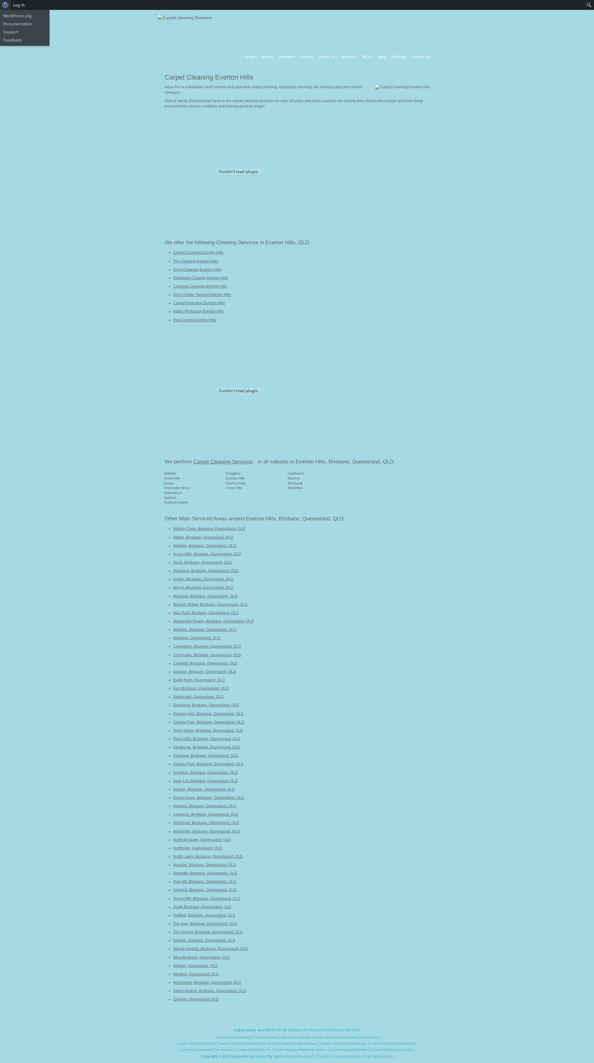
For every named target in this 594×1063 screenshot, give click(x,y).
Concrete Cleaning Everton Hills (200, 286)
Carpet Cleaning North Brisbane (242, 1043)
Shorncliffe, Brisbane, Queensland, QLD (206, 898)
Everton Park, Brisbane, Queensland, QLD (208, 722)
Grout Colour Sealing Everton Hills (202, 295)
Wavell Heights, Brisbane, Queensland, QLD (210, 949)
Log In (19, 4)
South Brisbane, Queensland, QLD (202, 907)
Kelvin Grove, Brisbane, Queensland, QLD (208, 798)
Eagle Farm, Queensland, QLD (199, 680)
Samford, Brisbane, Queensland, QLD (205, 890)
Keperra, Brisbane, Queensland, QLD (204, 806)
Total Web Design (379, 1056)
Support (11, 31)
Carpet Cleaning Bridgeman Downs (299, 1050)
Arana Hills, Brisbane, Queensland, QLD (207, 554)
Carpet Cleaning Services (222, 462)
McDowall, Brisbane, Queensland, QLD (206, 823)
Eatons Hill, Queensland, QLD (198, 697)
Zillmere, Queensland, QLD (196, 999)
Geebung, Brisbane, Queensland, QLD (205, 755)
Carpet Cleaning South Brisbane (293, 1043)
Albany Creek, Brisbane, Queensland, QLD (209, 529)
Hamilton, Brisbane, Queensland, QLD (205, 772)
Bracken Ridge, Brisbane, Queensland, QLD (210, 604)
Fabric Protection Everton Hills (198, 311)
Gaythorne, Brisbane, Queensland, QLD (206, 747)
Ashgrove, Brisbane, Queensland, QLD (206, 571)
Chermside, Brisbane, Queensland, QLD (207, 655)
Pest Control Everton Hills (194, 320)
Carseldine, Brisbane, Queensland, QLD (207, 646)
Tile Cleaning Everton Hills (195, 261)
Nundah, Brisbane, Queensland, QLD (204, 865)
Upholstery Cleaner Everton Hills (200, 278)
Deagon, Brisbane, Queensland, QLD (204, 672)
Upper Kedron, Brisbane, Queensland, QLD (209, 991)
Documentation (17, 23)
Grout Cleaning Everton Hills (197, 269)
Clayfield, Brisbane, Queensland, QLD (205, 663)
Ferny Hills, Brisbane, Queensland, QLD (206, 739)
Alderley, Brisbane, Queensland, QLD (204, 546)
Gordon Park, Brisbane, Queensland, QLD (208, 764)
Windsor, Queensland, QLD (196, 974)
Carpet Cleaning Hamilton (348, 1050)
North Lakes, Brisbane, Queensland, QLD (208, 856)
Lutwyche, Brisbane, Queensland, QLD (206, 814)
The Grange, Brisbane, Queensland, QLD (208, 932)
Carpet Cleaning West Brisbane (393, 1043)
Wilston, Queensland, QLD (195, 966)
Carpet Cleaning (265, 1037)
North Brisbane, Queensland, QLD (202, 840)
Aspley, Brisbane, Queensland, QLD (203, 579)
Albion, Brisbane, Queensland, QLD (203, 537)
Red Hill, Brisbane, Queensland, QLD (204, 881)
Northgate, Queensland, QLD (197, 848)
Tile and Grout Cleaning (232, 1037)
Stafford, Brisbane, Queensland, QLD (204, 915)
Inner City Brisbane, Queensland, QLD (205, 781)
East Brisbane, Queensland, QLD (201, 688)
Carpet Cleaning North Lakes (392, 1050)
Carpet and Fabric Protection (335, 1037)
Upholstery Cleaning (296, 1037)
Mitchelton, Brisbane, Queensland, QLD (206, 831)
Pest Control (369, 1037)
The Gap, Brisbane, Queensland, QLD (205, 924)
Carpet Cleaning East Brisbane (344, 1043)
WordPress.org (17, 15)
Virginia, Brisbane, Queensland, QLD (204, 940)
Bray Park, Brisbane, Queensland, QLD (206, 613)
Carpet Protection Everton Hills (199, 303)
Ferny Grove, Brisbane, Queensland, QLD (208, 730)
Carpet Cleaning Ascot (253, 1050)
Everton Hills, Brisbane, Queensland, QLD (208, 714)
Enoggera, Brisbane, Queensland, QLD (206, 705)
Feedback (12, 39)
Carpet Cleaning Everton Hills (198, 252)
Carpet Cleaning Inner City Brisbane (207, 1050)
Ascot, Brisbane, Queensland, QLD (202, 562)
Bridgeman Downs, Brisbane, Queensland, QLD (213, 621)
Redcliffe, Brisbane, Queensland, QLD (205, 873)
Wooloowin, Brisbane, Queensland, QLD (207, 982)
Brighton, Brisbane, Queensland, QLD (205, 629)
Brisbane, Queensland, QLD (197, 638)
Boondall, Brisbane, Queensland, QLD (205, 596)
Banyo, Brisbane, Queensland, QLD (203, 587)
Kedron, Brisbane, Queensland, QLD (204, 789)
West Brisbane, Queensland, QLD (201, 957)
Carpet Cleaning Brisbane (196, 1043)
